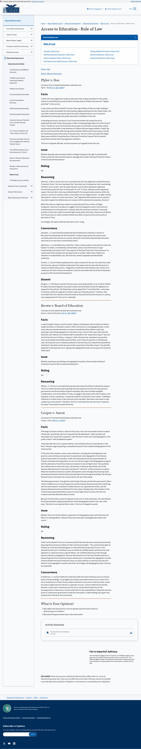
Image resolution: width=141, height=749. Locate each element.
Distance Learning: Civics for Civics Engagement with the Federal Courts (20, 141)
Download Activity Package (59, 633)
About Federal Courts (13, 21)
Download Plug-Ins (44, 718)
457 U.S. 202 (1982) (56, 88)
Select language (95, 9)
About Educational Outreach (18, 198)
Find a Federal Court (114, 9)
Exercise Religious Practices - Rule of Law (104, 51)
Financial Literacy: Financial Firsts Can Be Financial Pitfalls (19, 122)
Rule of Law (14, 174)
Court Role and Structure (15, 29)
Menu (130, 9)
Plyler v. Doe (45, 69)
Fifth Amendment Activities (19, 108)
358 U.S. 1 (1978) (58, 420)
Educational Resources (15, 58)
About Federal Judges (14, 40)
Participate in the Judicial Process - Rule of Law (60, 61)
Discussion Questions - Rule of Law (102, 58)
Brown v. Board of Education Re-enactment (19, 159)
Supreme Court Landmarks (17, 186)
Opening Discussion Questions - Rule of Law (59, 54)
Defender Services (12, 52)
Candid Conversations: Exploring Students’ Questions (17, 80)
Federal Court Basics (17, 89)
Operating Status (28, 718)
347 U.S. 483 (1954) (68, 313)
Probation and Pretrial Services (17, 46)
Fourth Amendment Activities (17, 101)
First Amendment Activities (19, 94)
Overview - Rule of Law (51, 51)
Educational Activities (16, 64)
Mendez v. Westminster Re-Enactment (19, 167)
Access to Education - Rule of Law (102, 54)
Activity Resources (50, 37)
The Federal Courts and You (19, 180)
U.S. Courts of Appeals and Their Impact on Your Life (19, 132)
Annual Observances (15, 192)
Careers (29, 697)
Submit (33, 734)
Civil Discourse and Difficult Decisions (19, 71)
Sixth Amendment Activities (19, 114)
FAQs (35, 697)
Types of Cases (11, 35)
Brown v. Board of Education (51, 74)
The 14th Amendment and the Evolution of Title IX (19, 151)
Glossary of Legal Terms (15, 697)
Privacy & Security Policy (11, 718)
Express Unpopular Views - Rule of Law (57, 58)
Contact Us (44, 697)
